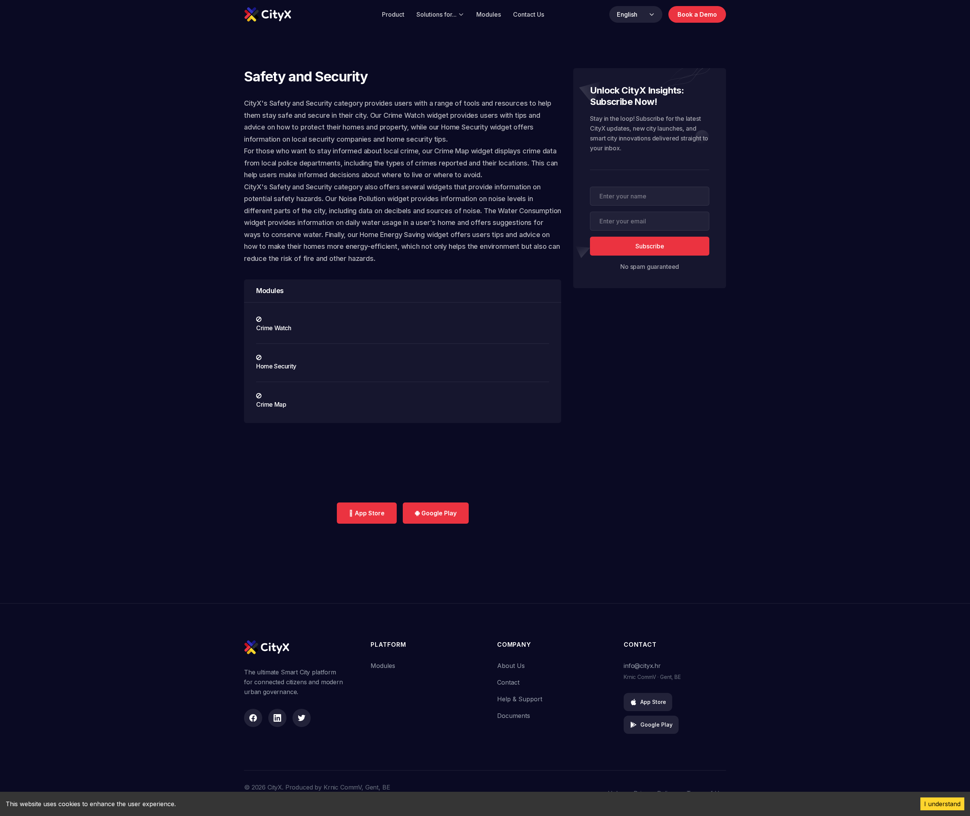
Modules (488, 14)
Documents (513, 715)
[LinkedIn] (277, 718)
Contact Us (528, 14)
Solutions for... (436, 14)
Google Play (438, 513)
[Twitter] (302, 718)
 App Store (367, 513)
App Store (653, 702)
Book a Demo (697, 14)
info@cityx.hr (642, 665)
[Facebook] (253, 718)
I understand (942, 804)
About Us (511, 665)
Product (393, 14)
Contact (508, 682)
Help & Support (519, 699)
